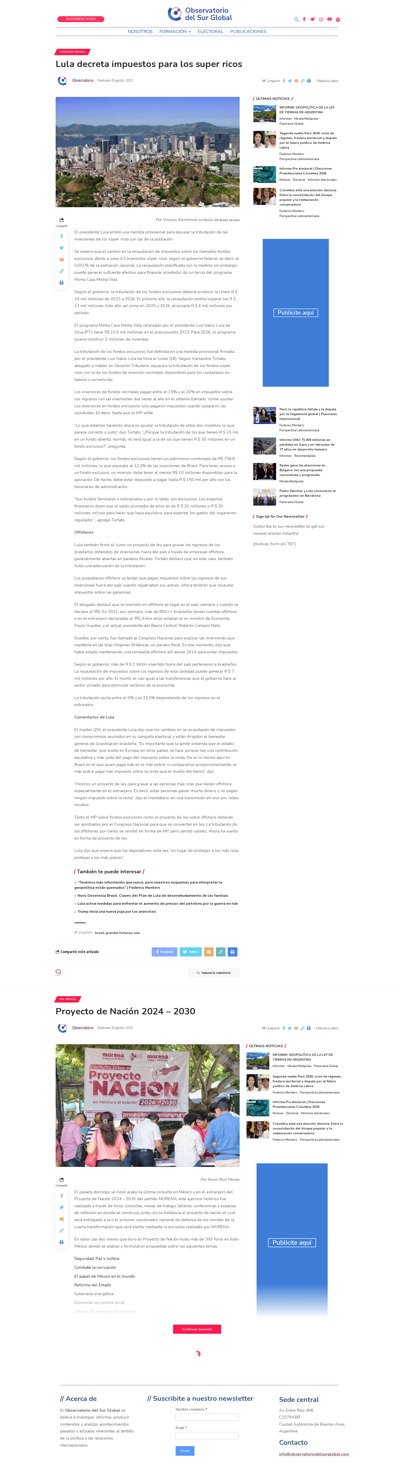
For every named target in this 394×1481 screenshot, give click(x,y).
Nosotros (140, 31)
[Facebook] (304, 19)
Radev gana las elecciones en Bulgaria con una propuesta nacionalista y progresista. (302, 470)
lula (137, 933)
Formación (173, 31)
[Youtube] (329, 19)
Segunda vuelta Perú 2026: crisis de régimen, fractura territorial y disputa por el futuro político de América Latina (307, 1081)
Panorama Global (291, 124)
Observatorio (82, 80)
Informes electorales (322, 180)
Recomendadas (305, 456)
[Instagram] (321, 19)
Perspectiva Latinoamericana (299, 159)
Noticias (285, 180)
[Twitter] (312, 19)
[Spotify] (337, 19)
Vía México (67, 999)
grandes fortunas (119, 933)
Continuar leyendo (197, 1329)
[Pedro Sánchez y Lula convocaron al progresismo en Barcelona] (264, 497)
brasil (99, 933)
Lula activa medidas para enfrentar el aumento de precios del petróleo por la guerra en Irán (158, 903)
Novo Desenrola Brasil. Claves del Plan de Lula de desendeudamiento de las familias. (153, 895)
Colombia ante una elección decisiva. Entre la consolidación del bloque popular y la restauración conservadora (308, 1128)
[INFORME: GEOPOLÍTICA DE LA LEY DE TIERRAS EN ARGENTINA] (264, 113)
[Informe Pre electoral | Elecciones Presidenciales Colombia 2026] (264, 174)
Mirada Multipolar (306, 119)
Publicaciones (248, 31)
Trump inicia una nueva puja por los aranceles (117, 911)
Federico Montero (292, 154)
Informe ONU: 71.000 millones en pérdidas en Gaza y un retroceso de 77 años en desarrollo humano (307, 445)
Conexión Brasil (72, 52)
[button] (296, 20)
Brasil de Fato (229, 220)
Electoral (210, 31)
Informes (286, 119)
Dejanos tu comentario (216, 972)
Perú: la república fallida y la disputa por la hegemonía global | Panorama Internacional (308, 414)
